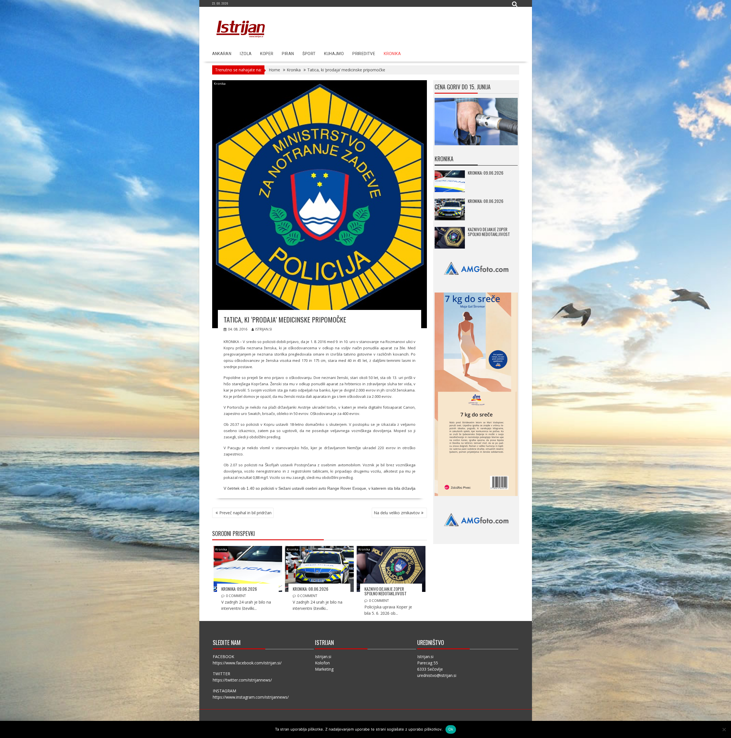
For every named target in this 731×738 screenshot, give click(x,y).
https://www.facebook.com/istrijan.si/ (247, 663)
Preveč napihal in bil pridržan (245, 512)
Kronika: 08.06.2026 (310, 589)
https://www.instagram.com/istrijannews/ (251, 697)
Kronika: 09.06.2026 (239, 589)
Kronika (392, 53)
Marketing (324, 669)
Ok (450, 729)
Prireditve (363, 53)
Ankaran (222, 53)
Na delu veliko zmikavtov (397, 512)
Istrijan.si (263, 329)
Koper (266, 53)
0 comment (236, 595)
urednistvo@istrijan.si (436, 675)
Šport (309, 53)
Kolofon (322, 663)
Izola (246, 53)
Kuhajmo (334, 53)
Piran (288, 53)
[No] (724, 729)
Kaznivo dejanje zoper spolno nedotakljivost (385, 591)
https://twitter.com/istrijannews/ (242, 680)
